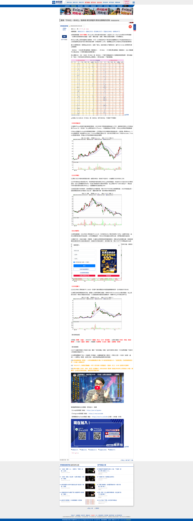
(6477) (118, 31)
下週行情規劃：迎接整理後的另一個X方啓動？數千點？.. (109, 487)
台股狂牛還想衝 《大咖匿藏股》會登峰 (71, 501)
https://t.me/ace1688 (96, 413)
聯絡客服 (108, 276)
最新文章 (75, 2)
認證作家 (83, 515)
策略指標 (119, 6)
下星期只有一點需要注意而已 (106, 478)
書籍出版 (88, 515)
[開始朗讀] (130, 26)
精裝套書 (93, 6)
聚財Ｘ (126, 6)
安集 (114, 31)
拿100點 (127, 3)
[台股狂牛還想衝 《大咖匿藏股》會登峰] (90, 502)
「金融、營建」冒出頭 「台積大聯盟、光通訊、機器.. (72, 478)
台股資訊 (67, 6)
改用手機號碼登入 (84, 269)
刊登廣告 (93, 515)
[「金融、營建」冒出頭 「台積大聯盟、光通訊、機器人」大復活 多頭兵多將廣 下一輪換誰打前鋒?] (90, 478)
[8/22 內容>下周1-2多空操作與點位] (127, 499)
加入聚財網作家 (118, 515)
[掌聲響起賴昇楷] (64, 31)
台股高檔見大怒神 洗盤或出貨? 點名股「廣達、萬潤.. (72, 486)
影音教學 (100, 6)
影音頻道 (106, 6)
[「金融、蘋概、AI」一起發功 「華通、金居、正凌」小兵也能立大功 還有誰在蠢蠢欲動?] (90, 471)
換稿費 (135, 30)
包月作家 (99, 2)
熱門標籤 (87, 2)
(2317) (83, 31)
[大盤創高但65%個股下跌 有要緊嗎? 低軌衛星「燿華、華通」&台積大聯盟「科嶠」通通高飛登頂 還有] (90, 494)
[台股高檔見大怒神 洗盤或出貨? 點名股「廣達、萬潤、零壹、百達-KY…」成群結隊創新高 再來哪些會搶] (90, 486)
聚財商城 (73, 6)
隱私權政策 (100, 515)
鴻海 (79, 31)
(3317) (100, 31)
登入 (84, 266)
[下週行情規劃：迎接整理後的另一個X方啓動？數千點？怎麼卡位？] (127, 483)
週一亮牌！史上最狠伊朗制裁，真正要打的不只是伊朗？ (109, 494)
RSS (96, 515)
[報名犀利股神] (96, 11)
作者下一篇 (130, 460)
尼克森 (96, 31)
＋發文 (134, 27)
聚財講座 (80, 6)
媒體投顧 (117, 2)
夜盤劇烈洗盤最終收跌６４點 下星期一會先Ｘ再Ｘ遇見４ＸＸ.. (109, 471)
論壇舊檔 (78, 515)
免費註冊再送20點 (84, 276)
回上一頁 (90, 508)
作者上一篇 (124, 460)
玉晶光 (106, 31)
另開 (127, 115)
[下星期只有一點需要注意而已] (127, 475)
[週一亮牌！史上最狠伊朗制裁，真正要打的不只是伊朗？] (127, 491)
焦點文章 (81, 2)
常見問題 (106, 515)
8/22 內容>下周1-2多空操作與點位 (107, 501)
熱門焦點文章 (101, 465)
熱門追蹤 (111, 2)
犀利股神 (105, 2)
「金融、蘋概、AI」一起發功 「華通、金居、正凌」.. (72, 470)
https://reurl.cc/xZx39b (100, 417)
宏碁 (82, 450)
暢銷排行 (86, 6)
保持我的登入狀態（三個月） (82, 262)
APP (63, 39)
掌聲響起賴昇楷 (115, 20)
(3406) (110, 31)
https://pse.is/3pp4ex (94, 410)
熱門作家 (93, 2)
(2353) (91, 31)
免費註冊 (126, 1)
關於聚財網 (111, 515)
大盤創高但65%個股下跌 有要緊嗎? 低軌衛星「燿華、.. (72, 493)
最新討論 (69, 2)
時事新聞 (113, 6)
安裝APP (73, 515)
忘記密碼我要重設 (84, 272)
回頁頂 (97, 508)
